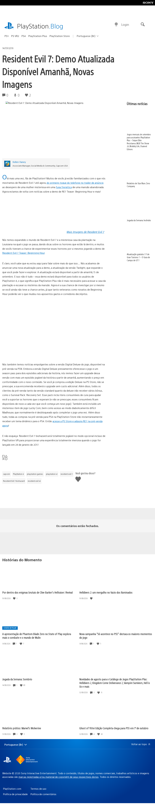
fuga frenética (64, 187)
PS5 (7, 36)
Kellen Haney (19, 161)
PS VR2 (15, 36)
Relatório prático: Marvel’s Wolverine (21, 728)
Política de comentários (43, 794)
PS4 (23, 36)
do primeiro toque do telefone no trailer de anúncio (75, 182)
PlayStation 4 (18, 474)
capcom (6, 474)
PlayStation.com (12, 788)
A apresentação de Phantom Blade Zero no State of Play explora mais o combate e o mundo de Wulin (36, 635)
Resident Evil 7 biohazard (14, 481)
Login (125, 24)
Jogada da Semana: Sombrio (17, 679)
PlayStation (40, 26)
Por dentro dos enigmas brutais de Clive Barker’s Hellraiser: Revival (37, 592)
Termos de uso (38, 788)
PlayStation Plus (37, 36)
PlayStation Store (59, 36)
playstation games (35, 474)
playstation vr (52, 474)
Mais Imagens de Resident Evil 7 (85, 232)
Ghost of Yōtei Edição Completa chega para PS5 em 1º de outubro (113, 728)
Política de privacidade (15, 794)
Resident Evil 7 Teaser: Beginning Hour (23, 252)
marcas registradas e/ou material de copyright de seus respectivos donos (58, 776)
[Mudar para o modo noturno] (116, 24)
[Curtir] (14, 598)
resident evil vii (34, 481)
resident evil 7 (67, 474)
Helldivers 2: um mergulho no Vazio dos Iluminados (105, 592)
